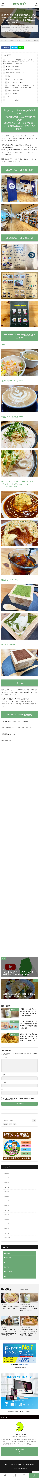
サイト (3, 1089)
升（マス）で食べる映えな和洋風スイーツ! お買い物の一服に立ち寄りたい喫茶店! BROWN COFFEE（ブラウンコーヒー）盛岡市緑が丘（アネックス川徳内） (19, 61)
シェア (14, 1476)
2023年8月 (6, 1173)
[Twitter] (14, 47)
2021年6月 (6, 1210)
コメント (4, 1057)
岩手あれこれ (27, 26)
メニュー (24, 1476)
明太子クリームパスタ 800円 (14, 82)
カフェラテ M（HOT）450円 (14, 79)
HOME (5, 40)
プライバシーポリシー (17, 1464)
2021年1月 (6, 1233)
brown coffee (7, 27)
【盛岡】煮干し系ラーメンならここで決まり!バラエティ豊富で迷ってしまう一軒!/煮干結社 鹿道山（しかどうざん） (28, 1332)
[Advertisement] (19, 871)
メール (3, 1082)
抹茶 (12, 31)
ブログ (7, 1262)
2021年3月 (6, 1224)
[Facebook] (5, 47)
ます (16, 27)
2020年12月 (7, 1237)
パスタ (28, 29)
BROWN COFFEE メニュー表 (12, 69)
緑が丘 (24, 31)
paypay (12, 27)
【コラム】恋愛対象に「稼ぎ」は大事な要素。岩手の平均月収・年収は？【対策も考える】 (28, 1025)
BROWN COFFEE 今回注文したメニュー (15, 73)
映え (18, 31)
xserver (5, 1124)
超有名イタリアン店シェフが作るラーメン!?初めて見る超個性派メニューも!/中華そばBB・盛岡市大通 (28, 1037)
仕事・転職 (8, 1258)
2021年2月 (6, 1228)
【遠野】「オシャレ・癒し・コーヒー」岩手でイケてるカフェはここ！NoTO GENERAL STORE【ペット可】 (10, 1332)
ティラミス (18, 29)
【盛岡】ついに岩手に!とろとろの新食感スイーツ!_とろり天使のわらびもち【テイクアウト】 (28, 1012)
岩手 (15, 1124)
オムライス (29, 27)
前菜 (7, 76)
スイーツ (12, 29)
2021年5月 (6, 1214)
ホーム (7, 1464)
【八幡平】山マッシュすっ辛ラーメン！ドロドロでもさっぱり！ (10, 1308)
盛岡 (21, 31)
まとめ (6, 97)
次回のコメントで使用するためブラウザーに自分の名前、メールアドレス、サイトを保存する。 (19, 1099)
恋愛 (6, 1276)
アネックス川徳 (21, 27)
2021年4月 (6, 1219)
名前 (3, 1074)
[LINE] (21, 47)
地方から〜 (24, 1468)
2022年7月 (6, 1196)
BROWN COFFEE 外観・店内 (12, 66)
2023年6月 (6, 1182)
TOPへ (34, 1476)
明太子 (15, 31)
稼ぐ (10, 1124)
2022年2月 (6, 1205)
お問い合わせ (30, 1464)
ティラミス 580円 (11, 93)
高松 (28, 31)
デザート (23, 29)
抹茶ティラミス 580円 (12, 90)
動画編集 (7, 1253)
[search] (34, 1120)
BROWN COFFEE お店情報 (11, 100)
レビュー (7, 1267)
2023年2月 (6, 1191)
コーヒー (7, 29)
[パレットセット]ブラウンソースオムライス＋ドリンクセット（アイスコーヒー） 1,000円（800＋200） (20, 86)
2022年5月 (6, 1201)
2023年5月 (6, 1187)
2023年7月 (6, 1178)
